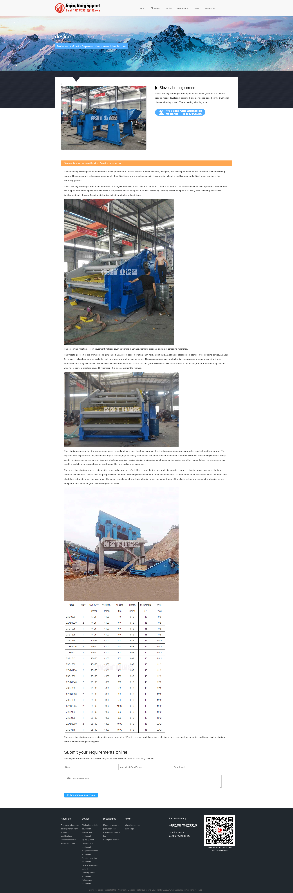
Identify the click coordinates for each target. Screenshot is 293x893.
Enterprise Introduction (70, 825)
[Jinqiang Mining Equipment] (78, 8)
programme (182, 8)
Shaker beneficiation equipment (90, 827)
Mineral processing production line (111, 827)
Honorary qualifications (66, 834)
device (169, 8)
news (196, 8)
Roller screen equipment (87, 882)
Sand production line (112, 840)
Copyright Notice (96, 890)
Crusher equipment (90, 865)
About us (155, 8)
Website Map (110, 890)
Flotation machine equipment (89, 860)
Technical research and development (68, 842)
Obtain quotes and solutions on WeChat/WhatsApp (220, 848)
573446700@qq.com (179, 835)
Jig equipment (88, 840)
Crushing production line (111, 834)
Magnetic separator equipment (90, 853)
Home (141, 8)
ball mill (85, 869)
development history (69, 829)
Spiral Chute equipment (87, 834)
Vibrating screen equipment (89, 874)
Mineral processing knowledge (133, 827)
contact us (210, 8)
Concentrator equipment (87, 845)
